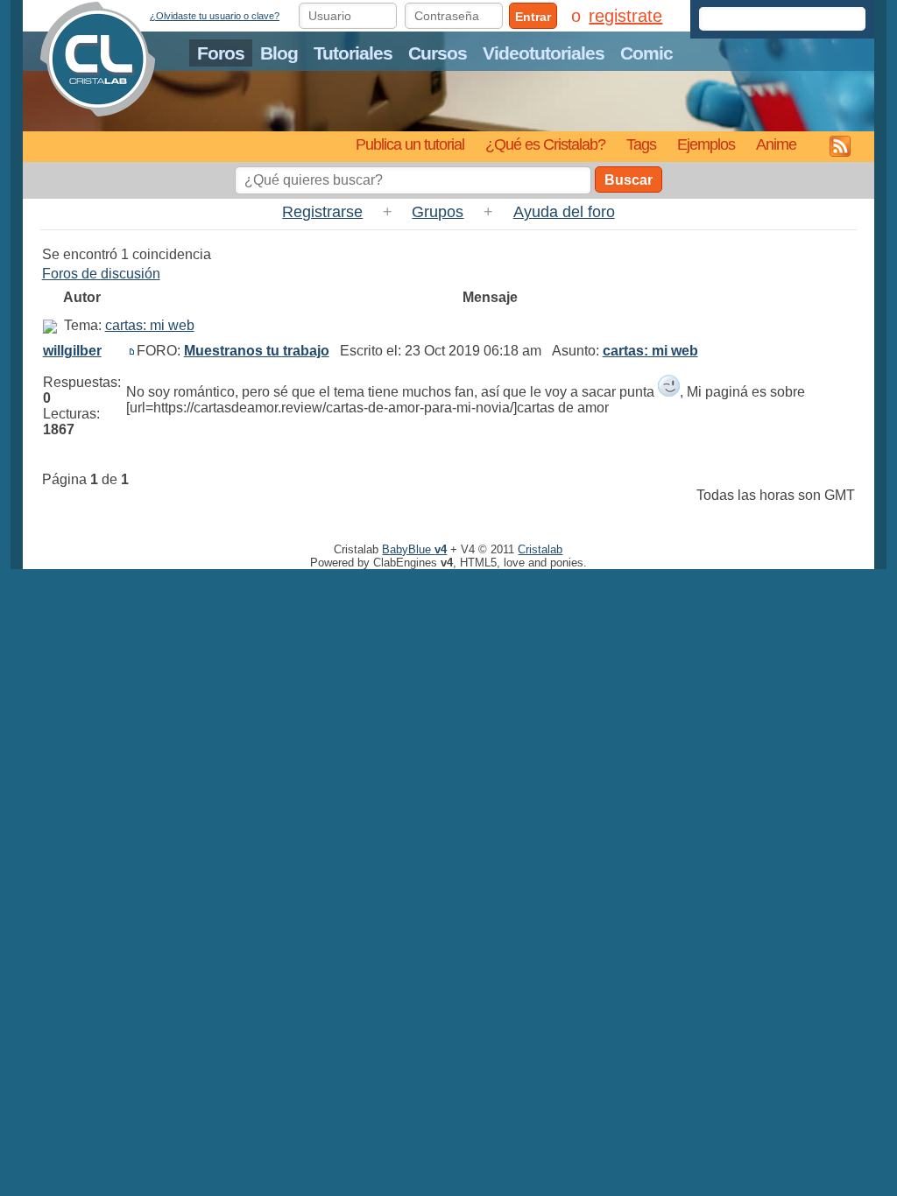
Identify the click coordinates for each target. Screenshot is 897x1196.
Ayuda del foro (564, 212)
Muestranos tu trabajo (256, 350)
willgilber (72, 350)
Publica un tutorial (410, 144)
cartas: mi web (149, 325)
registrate (625, 15)
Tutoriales (353, 53)
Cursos (437, 53)
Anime (776, 144)
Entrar (533, 17)
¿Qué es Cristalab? (545, 144)
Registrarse (322, 212)
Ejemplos (706, 144)
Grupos (437, 212)
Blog (279, 53)
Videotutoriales (543, 53)
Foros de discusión (101, 273)
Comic (646, 53)
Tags (641, 144)
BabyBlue (414, 549)
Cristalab (540, 549)
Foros (220, 53)
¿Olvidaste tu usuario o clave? (214, 16)
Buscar (628, 179)
